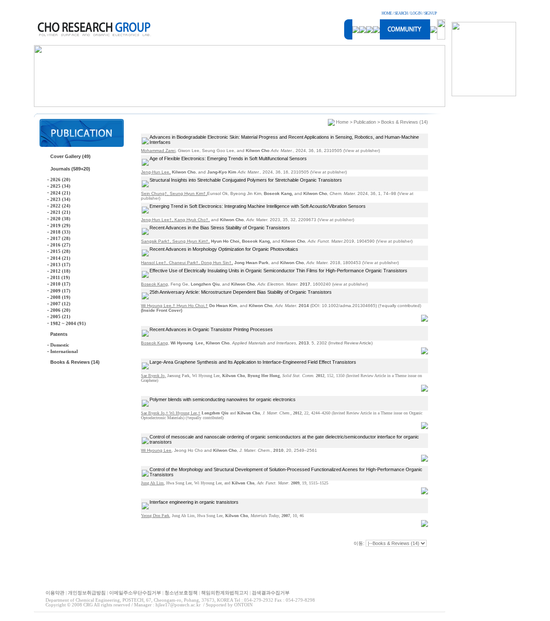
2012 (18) (60, 271)
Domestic (59, 344)
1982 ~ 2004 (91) (68, 323)
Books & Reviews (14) (75, 362)
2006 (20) (60, 310)
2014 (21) (60, 258)
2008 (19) (60, 297)
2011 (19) (60, 277)
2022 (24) (60, 205)
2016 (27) (60, 244)
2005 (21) (60, 316)
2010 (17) (60, 283)
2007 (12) (60, 303)
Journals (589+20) (70, 168)
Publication (365, 122)
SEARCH (401, 13)
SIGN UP (430, 13)
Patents (58, 334)
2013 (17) (60, 264)
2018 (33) (60, 231)
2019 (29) (60, 225)
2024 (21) (60, 192)
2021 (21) (60, 212)
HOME (387, 13)
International (64, 351)
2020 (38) (60, 218)
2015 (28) (60, 251)
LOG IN (416, 13)
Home (342, 122)
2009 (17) (60, 290)
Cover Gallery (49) (70, 156)
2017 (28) (60, 238)
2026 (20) (60, 179)
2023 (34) (60, 199)
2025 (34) (60, 186)
